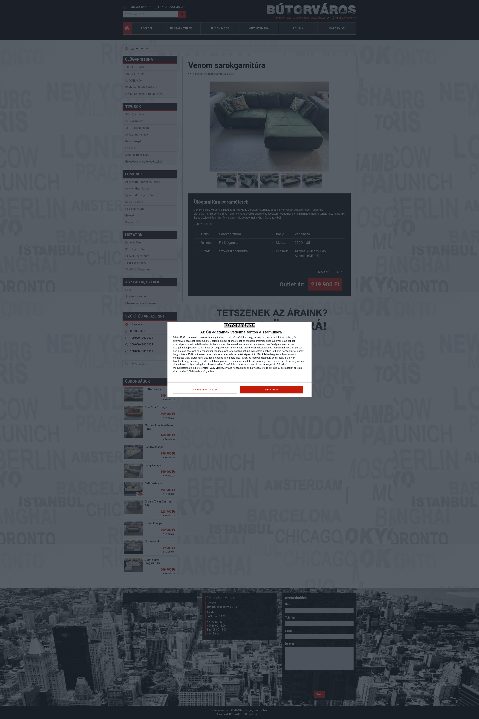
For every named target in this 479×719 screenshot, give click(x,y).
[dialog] (239, 359)
